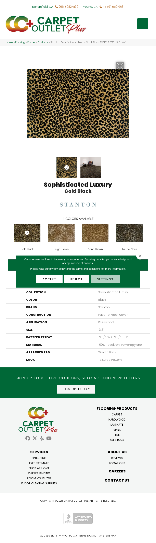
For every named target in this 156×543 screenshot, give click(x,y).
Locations (117, 463)
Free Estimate (39, 463)
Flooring (20, 42)
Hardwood (117, 419)
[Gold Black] (27, 233)
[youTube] (49, 438)
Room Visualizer (39, 478)
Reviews (117, 457)
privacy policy (57, 268)
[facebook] (28, 438)
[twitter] (35, 438)
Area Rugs (117, 439)
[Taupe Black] (129, 233)
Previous (29, 165)
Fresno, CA (90, 7)
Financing (39, 457)
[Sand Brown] (95, 233)
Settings (105, 279)
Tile (117, 434)
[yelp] (42, 438)
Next (127, 165)
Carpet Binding (39, 473)
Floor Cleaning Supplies (39, 483)
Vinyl (117, 429)
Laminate (117, 424)
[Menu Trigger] (142, 23)
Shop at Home (39, 468)
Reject (76, 279)
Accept (49, 279)
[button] (76, 389)
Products (43, 42)
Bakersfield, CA (42, 7)
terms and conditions (88, 268)
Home (9, 42)
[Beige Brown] (61, 233)
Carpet (31, 42)
